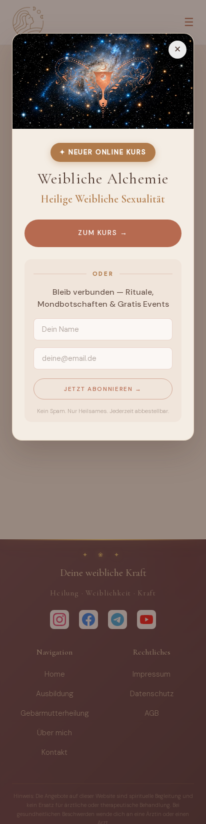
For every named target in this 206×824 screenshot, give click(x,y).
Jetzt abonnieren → (103, 389)
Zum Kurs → (103, 233)
